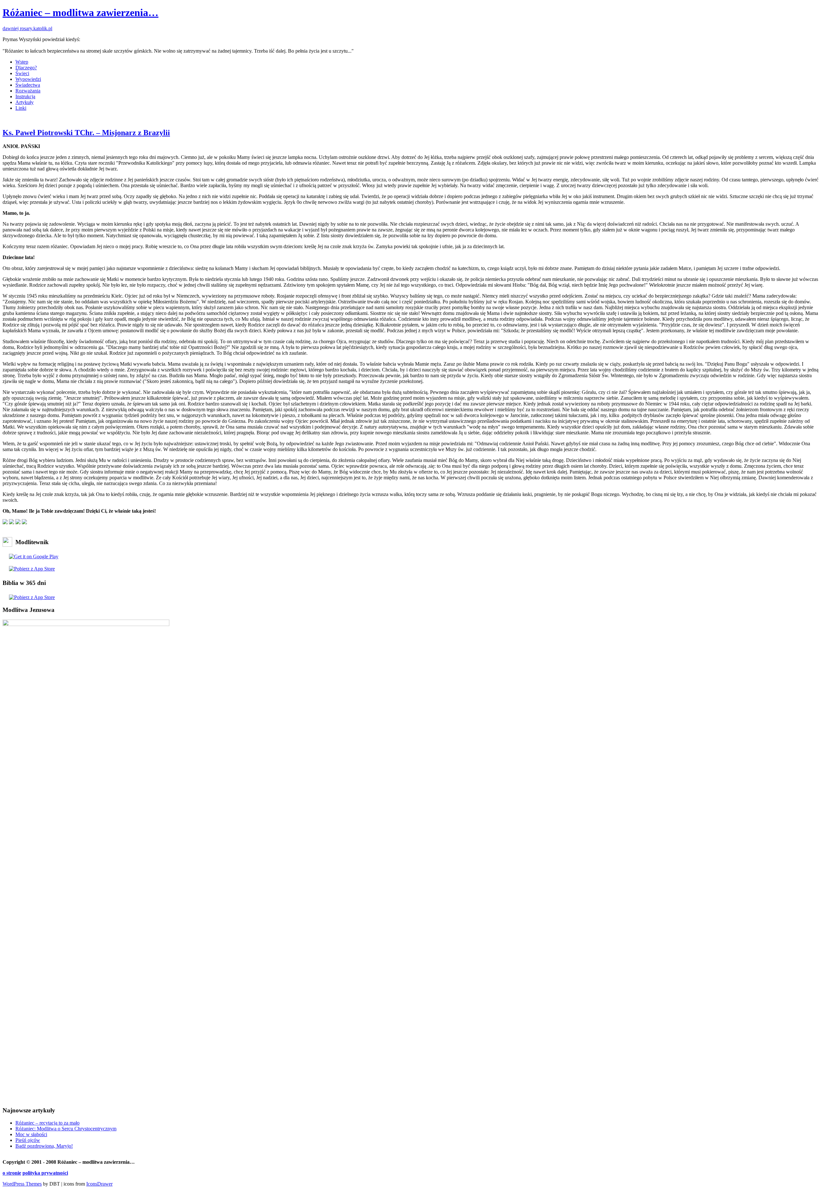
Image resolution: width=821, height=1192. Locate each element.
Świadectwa (27, 85)
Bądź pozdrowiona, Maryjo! (44, 1146)
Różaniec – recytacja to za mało (47, 1123)
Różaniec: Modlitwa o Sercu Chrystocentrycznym (65, 1128)
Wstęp (21, 62)
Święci (22, 73)
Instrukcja (25, 96)
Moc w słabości (31, 1134)
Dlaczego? (26, 67)
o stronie (12, 1173)
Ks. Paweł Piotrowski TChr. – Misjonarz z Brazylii (86, 132)
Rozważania (27, 90)
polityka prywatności (45, 1173)
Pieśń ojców (27, 1140)
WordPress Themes (22, 1184)
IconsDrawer (99, 1184)
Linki (20, 108)
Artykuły (24, 102)
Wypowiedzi (28, 79)
